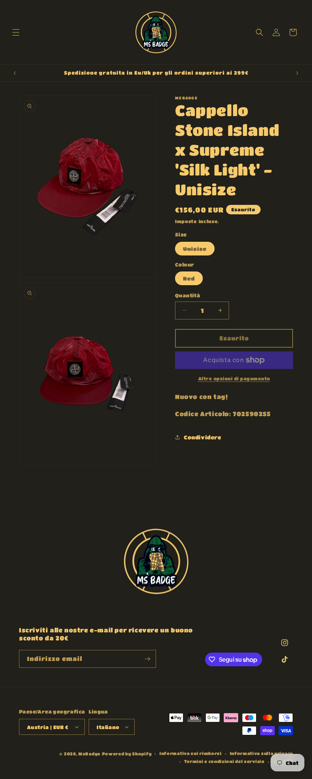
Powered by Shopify (127, 753)
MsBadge (89, 753)
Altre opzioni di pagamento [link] (234, 378)
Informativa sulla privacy (261, 753)
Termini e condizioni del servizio (224, 761)
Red (193, 280)
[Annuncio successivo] (297, 73)
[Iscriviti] (147, 659)
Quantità (187, 295)
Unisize (199, 250)
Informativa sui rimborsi (190, 753)
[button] (16, 32)
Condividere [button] (202, 437)
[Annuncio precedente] (14, 73)
